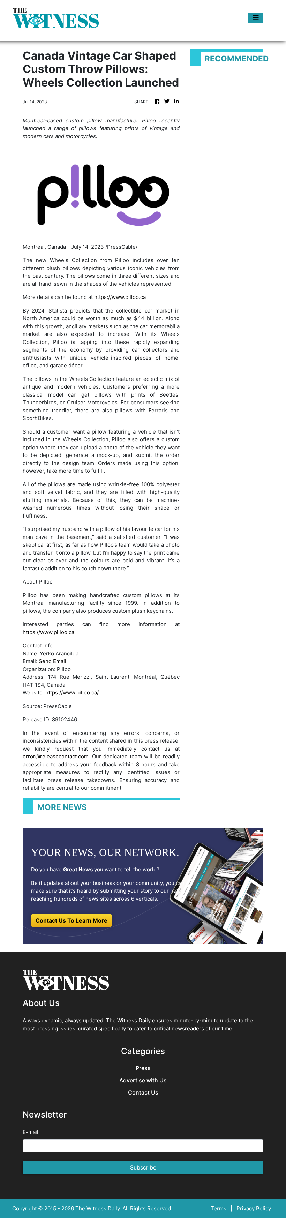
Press (143, 1068)
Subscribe (143, 1167)
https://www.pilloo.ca (120, 297)
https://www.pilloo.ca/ (72, 692)
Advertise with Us (143, 1080)
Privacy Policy (253, 1208)
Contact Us (143, 1092)
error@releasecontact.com (56, 756)
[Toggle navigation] (255, 18)
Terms (218, 1208)
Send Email (52, 661)
